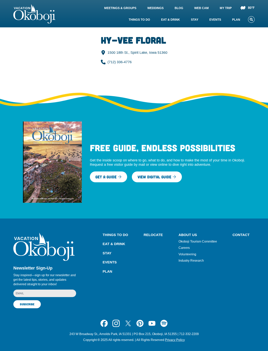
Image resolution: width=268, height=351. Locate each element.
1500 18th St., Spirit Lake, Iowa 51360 (137, 53)
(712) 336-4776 (120, 62)
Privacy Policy (175, 340)
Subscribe (27, 304)
